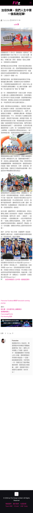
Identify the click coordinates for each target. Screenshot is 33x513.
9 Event (16, 506)
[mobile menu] (30, 2)
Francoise (6, 20)
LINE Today (24, 506)
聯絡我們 (8, 504)
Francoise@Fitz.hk (7, 314)
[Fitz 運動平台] (16, 2)
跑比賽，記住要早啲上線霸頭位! (11, 309)
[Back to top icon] (16, 494)
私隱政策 (23, 504)
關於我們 (16, 504)
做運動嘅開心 (5, 312)
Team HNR (8, 506)
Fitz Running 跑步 (6, 316)
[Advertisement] (16, 396)
